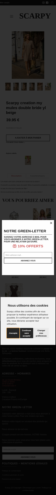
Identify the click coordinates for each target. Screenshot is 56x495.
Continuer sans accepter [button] (26, 333)
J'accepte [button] (13, 333)
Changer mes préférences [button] (41, 333)
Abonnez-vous (28, 261)
